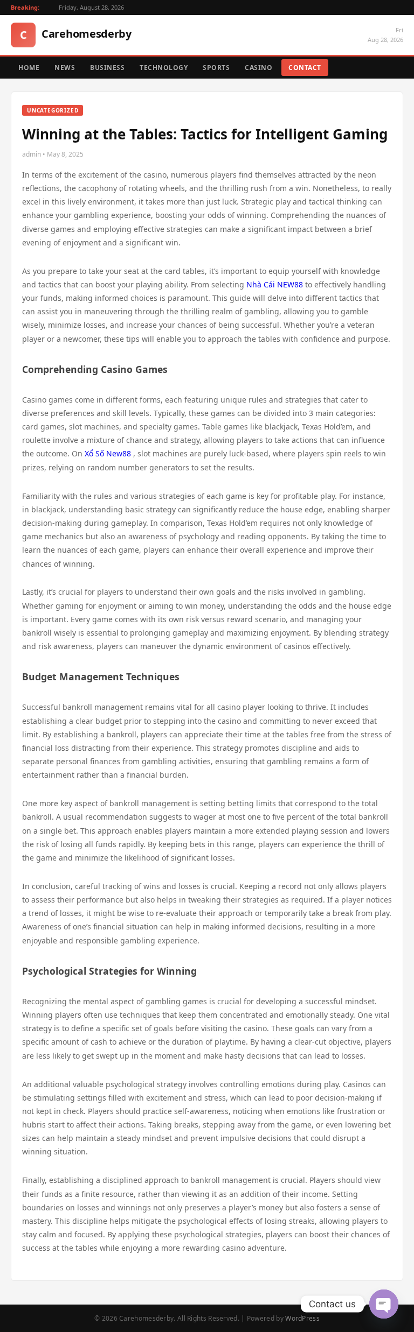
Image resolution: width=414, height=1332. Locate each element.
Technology (164, 67)
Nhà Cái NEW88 (274, 284)
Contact (304, 67)
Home (28, 67)
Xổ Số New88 (108, 453)
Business (107, 67)
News (64, 67)
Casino (258, 67)
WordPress (302, 1318)
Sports (216, 67)
